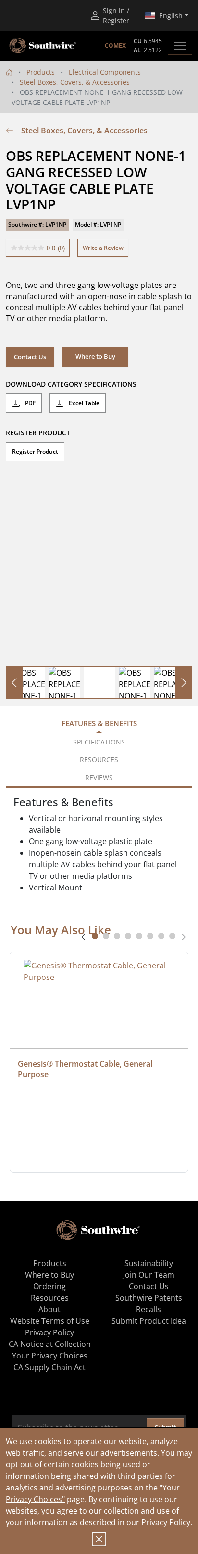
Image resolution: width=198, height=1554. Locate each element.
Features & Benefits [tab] (99, 723)
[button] (95, 356)
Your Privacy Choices (49, 1355)
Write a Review (103, 248)
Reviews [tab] (99, 777)
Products (40, 72)
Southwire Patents (148, 1298)
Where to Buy (49, 1274)
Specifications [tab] (99, 741)
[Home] (9, 72)
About (49, 1309)
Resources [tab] (99, 759)
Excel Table (83, 403)
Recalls (148, 1309)
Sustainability (148, 1263)
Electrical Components (105, 72)
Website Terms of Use (49, 1321)
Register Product (35, 451)
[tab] (95, 936)
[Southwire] (43, 46)
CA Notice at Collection (50, 1344)
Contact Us (30, 357)
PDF (30, 403)
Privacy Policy (165, 1522)
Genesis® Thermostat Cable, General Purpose (86, 1069)
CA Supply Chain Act (49, 1367)
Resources (50, 1298)
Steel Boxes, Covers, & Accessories (75, 82)
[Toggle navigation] (180, 46)
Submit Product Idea (148, 1321)
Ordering (49, 1286)
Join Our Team (148, 1274)
